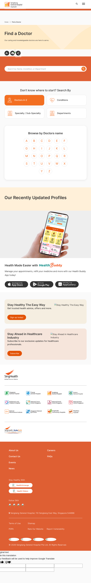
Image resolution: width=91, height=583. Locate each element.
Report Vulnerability (55, 529)
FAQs (49, 456)
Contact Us (14, 456)
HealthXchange (22, 485)
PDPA (11, 529)
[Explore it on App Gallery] (67, 284)
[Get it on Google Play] (41, 284)
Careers (51, 450)
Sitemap (31, 523)
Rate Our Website (35, 529)
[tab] (24, 100)
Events (12, 462)
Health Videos (22, 491)
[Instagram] (14, 505)
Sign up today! (16, 317)
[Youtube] (23, 505)
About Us (13, 450)
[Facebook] (10, 505)
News (12, 468)
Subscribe (14, 353)
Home (6, 22)
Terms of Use (15, 523)
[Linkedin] (19, 505)
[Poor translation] (7, 562)
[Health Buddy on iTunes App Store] (16, 284)
